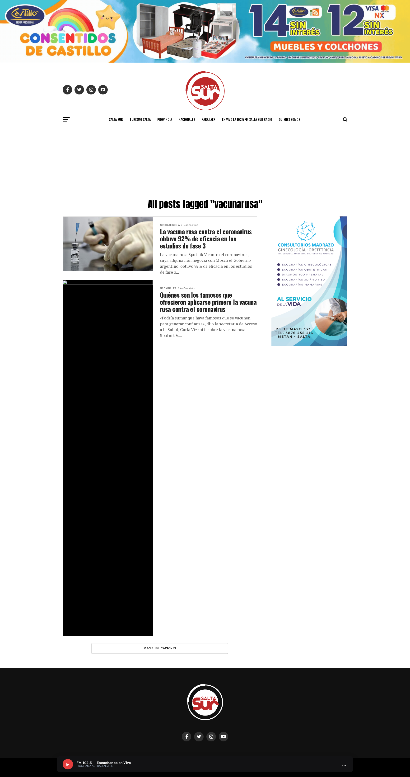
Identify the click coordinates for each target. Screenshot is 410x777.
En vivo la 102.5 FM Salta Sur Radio (247, 119)
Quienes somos (289, 119)
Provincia (164, 119)
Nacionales (187, 119)
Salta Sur (116, 119)
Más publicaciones (160, 648)
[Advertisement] (205, 161)
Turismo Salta (140, 119)
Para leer (208, 119)
